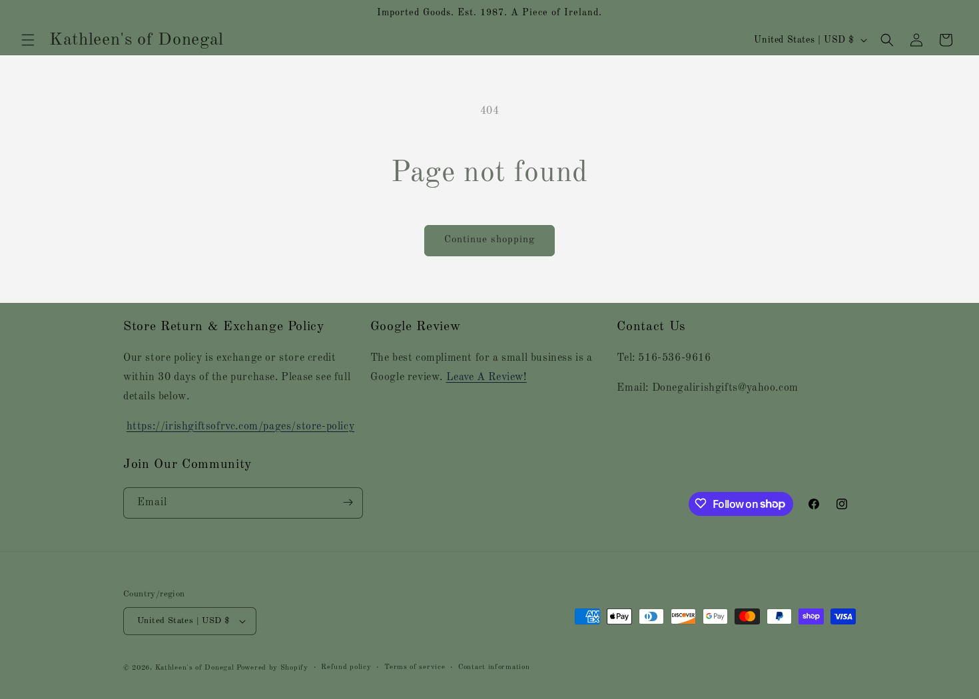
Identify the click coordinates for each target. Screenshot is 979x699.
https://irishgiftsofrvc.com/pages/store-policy (241, 426)
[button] (28, 40)
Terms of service (414, 667)
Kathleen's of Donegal (195, 668)
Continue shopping (489, 240)
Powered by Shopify (272, 668)
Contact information (493, 667)
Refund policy (346, 667)
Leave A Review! (486, 377)
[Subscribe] (347, 502)
